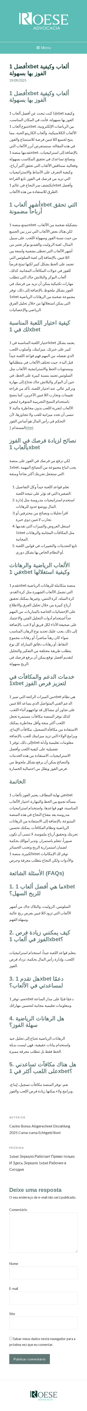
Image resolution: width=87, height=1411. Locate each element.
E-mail (13, 1289)
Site (12, 1314)
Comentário (18, 1210)
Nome (13, 1264)
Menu (46, 48)
